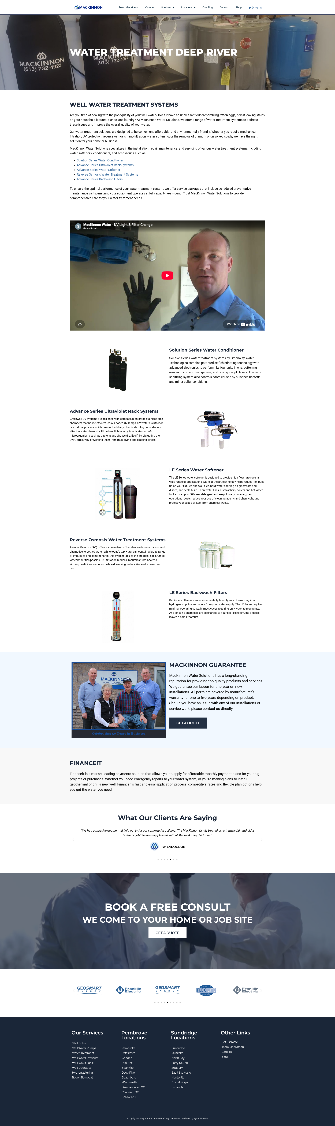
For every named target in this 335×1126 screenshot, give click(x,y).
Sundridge (178, 1048)
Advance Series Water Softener (98, 170)
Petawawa (128, 1053)
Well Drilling (79, 1043)
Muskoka (177, 1053)
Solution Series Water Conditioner (100, 160)
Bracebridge (180, 1082)
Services (166, 7)
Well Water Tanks (83, 1063)
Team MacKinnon (128, 7)
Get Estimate (230, 1042)
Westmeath (129, 1082)
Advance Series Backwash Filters (100, 179)
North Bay (178, 1058)
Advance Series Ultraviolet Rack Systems (105, 165)
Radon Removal (82, 1077)
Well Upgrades (81, 1067)
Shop (239, 7)
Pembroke (128, 1048)
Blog (225, 1056)
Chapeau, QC (130, 1092)
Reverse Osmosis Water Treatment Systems (107, 174)
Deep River (129, 1072)
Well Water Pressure (85, 1058)
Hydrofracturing (82, 1072)
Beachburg (129, 1077)
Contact (224, 7)
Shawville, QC (130, 1097)
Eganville (127, 1067)
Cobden (127, 1058)
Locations (186, 7)
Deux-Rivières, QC (133, 1087)
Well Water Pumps (84, 1048)
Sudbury (177, 1067)
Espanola (178, 1087)
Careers (149, 7)
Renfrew (127, 1063)
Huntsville (178, 1077)
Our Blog (208, 7)
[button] (73, 840)
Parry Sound (180, 1063)
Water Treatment (83, 1053)
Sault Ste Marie (181, 1072)
